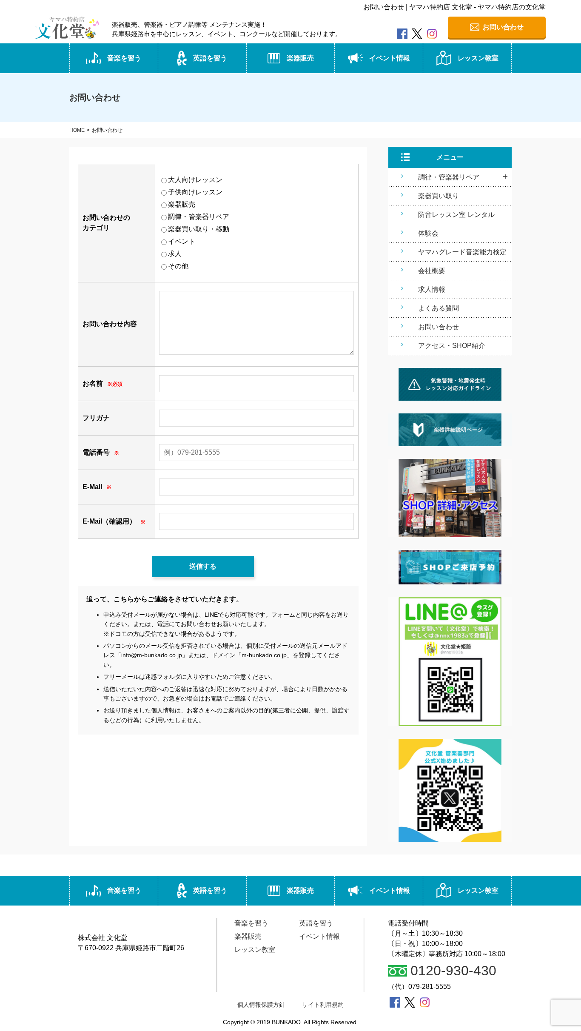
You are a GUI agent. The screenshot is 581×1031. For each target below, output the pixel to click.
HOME (77, 130)
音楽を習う (124, 58)
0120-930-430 (453, 970)
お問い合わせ (438, 326)
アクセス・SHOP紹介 (451, 345)
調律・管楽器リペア (448, 177)
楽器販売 (300, 58)
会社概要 (431, 270)
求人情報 (431, 289)
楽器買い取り (438, 195)
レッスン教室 (478, 58)
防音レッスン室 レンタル (456, 214)
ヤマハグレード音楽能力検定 (462, 252)
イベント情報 (389, 58)
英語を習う (210, 58)
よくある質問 (438, 308)
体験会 (428, 233)
